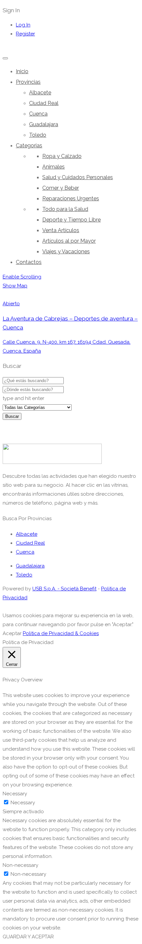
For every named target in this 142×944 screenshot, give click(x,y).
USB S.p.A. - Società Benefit (64, 589)
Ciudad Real (43, 103)
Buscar (12, 416)
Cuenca (38, 114)
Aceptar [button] (12, 633)
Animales (53, 167)
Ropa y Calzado (62, 156)
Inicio (22, 71)
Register (25, 34)
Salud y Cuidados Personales (77, 177)
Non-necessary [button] (20, 865)
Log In (23, 25)
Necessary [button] (15, 794)
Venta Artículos (60, 230)
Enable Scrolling (22, 277)
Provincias (28, 82)
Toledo (37, 135)
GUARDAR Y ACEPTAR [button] (28, 937)
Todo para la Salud (65, 209)
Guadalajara (43, 124)
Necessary (23, 803)
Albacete (40, 92)
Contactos (29, 262)
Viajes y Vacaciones (66, 251)
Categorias (29, 145)
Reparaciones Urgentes (70, 198)
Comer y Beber (60, 188)
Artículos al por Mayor (69, 241)
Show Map (15, 286)
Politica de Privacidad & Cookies (61, 633)
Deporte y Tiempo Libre (71, 220)
